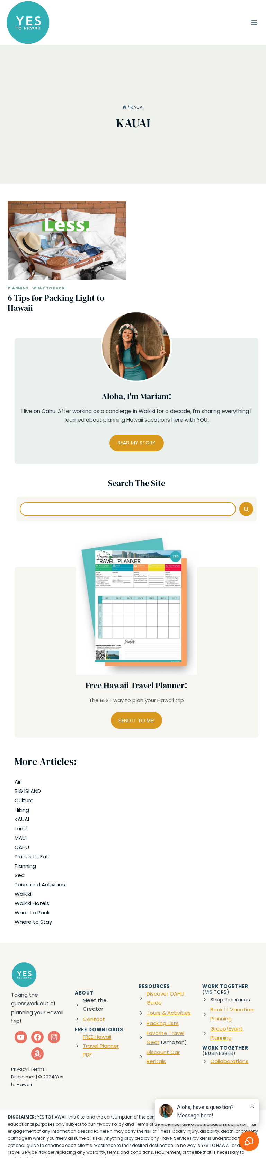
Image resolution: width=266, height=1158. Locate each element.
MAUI (21, 837)
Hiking (22, 809)
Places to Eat (31, 856)
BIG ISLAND (28, 791)
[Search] (246, 509)
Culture (24, 800)
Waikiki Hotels (32, 903)
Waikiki (23, 894)
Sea (20, 875)
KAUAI (22, 819)
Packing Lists (163, 1023)
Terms (37, 1069)
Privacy (19, 1069)
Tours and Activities (40, 884)
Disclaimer (23, 1076)
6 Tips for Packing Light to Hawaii (56, 302)
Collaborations (229, 1061)
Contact (94, 1019)
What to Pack (48, 288)
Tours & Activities (169, 1012)
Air (18, 781)
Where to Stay (33, 922)
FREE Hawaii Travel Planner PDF (101, 1045)
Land (21, 828)
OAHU (22, 847)
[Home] (124, 107)
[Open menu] (254, 22)
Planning (18, 288)
